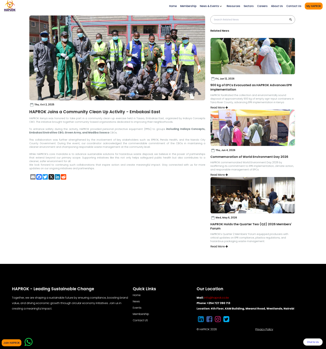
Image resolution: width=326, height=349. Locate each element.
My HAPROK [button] (313, 6)
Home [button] (137, 295)
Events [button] (137, 308)
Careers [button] (262, 6)
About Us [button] (277, 6)
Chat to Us (313, 341)
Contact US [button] (140, 320)
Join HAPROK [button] (11, 343)
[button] (33, 177)
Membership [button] (141, 314)
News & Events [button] (209, 6)
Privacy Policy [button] (264, 329)
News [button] (136, 301)
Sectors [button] (249, 6)
